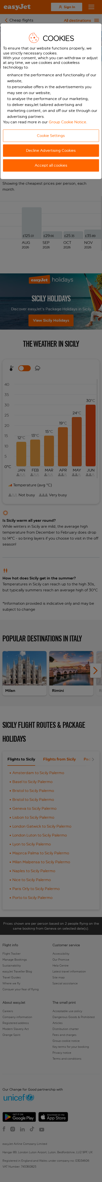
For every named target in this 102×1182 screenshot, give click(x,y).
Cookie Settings (51, 135)
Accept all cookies (51, 165)
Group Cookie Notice (67, 122)
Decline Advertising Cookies (51, 150)
